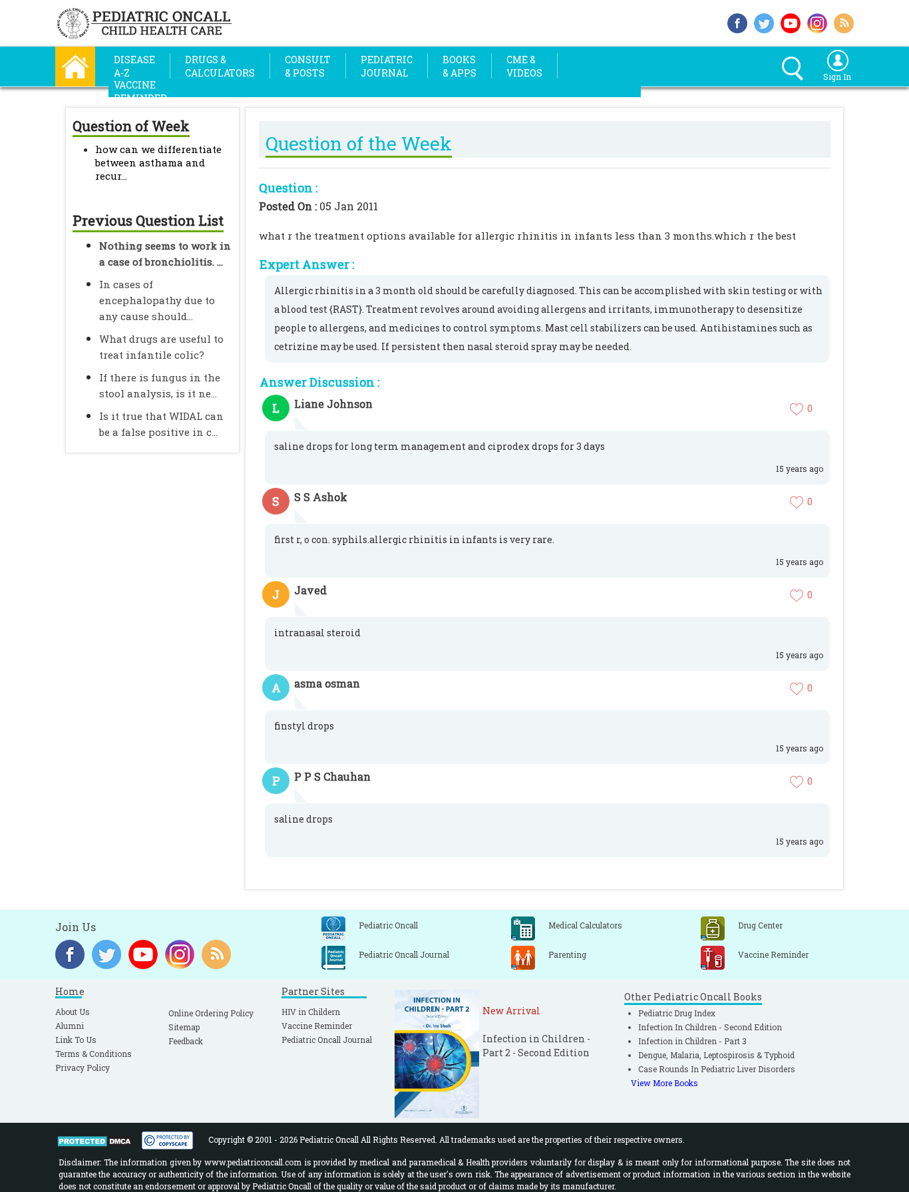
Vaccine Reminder (316, 1025)
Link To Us (75, 1039)
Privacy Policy (82, 1067)
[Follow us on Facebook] (737, 22)
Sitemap (184, 1027)
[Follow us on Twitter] (764, 22)
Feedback (185, 1041)
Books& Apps (459, 66)
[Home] (75, 65)
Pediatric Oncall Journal (326, 1039)
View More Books (664, 1083)
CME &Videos (524, 66)
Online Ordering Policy (211, 1013)
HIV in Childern (310, 1011)
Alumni (69, 1025)
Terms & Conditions (93, 1053)
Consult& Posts (308, 66)
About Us (72, 1011)
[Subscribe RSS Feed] (844, 22)
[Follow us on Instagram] (817, 22)
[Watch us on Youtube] (791, 22)
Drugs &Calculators (220, 66)
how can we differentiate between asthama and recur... (158, 162)
